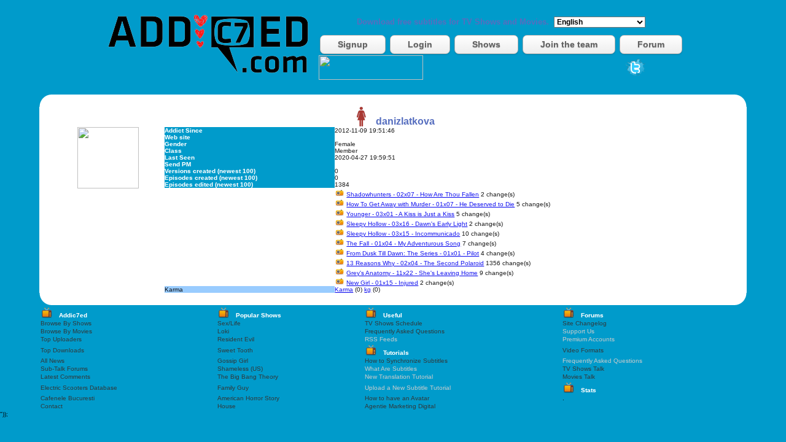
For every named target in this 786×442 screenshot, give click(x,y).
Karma (344, 289)
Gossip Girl (232, 360)
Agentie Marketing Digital (400, 406)
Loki (223, 331)
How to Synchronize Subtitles (406, 360)
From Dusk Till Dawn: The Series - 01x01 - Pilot (412, 253)
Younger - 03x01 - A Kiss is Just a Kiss (400, 214)
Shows (486, 44)
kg (367, 289)
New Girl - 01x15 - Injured (382, 282)
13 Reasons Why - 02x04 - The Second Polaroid (415, 263)
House (226, 406)
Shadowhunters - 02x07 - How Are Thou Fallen (412, 194)
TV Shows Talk (583, 368)
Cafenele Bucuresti (68, 398)
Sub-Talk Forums (64, 368)
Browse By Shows (66, 323)
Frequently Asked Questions (405, 331)
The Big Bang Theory (247, 376)
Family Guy (233, 387)
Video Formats (583, 350)
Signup (353, 44)
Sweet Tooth (235, 350)
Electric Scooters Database (79, 387)
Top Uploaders (61, 339)
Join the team (568, 44)
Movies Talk (578, 376)
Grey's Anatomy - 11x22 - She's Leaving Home (412, 272)
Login (420, 44)
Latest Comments (65, 376)
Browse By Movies (66, 331)
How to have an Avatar (397, 398)
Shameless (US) (240, 368)
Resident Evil (235, 339)
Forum (650, 44)
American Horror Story (248, 398)
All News (52, 360)
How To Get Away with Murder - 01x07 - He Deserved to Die (430, 204)
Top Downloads (62, 350)
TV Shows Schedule (393, 323)
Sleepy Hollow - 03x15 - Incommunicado (403, 233)
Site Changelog (584, 323)
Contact (52, 406)
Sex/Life (229, 323)
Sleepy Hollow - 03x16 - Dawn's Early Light (406, 223)
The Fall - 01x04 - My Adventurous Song (403, 243)
